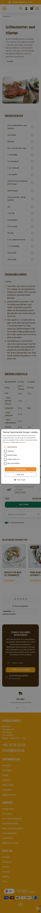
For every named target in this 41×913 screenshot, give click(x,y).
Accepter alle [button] (20, 469)
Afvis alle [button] (20, 474)
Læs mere (22, 442)
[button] (20, 479)
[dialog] (20, 456)
